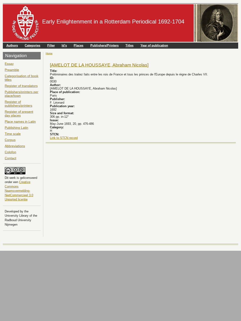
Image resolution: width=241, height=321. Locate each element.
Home (49, 53)
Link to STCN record (64, 138)
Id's (64, 45)
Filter (51, 45)
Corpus (10, 140)
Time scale (13, 134)
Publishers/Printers (104, 45)
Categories (32, 45)
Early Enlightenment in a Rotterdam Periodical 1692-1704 (113, 21)
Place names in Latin (20, 121)
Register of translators (21, 86)
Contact (10, 158)
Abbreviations (15, 146)
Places (78, 45)
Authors (12, 45)
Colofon (10, 152)
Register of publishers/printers (18, 103)
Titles (129, 45)
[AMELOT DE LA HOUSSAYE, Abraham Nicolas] (99, 64)
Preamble (12, 70)
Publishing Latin (16, 127)
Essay (9, 64)
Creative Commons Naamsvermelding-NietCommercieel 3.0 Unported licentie (19, 190)
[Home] (25, 23)
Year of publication (154, 45)
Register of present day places (19, 113)
